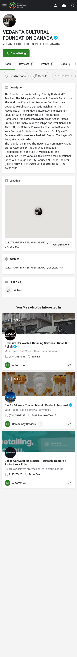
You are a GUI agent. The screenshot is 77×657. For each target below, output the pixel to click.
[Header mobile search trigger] (72, 5)
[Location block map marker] (38, 211)
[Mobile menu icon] (4, 5)
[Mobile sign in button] (55, 5)
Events (46, 63)
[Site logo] (19, 5)
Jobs (65, 63)
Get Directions (61, 244)
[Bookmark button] (69, 365)
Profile (8, 63)
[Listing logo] (9, 20)
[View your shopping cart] (64, 5)
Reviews (25, 63)
